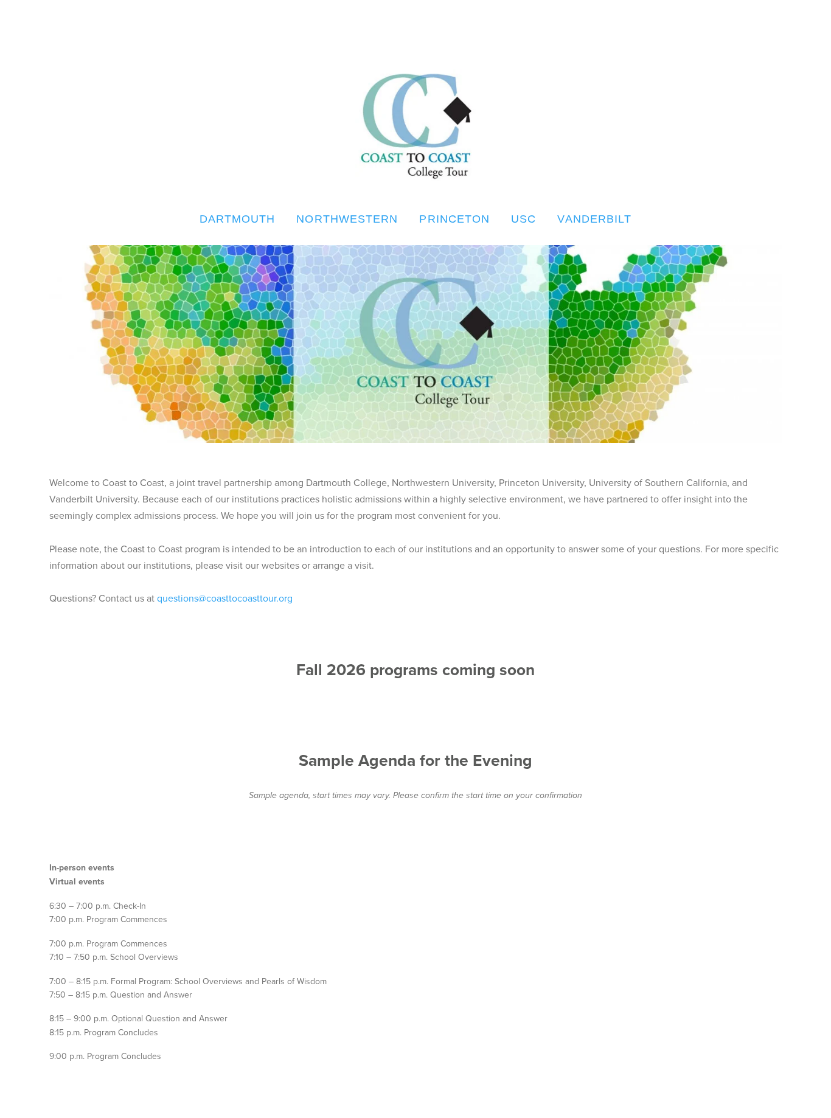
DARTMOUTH (238, 219)
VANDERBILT (594, 219)
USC (523, 219)
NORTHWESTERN (347, 219)
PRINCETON (454, 219)
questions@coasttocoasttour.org (225, 598)
